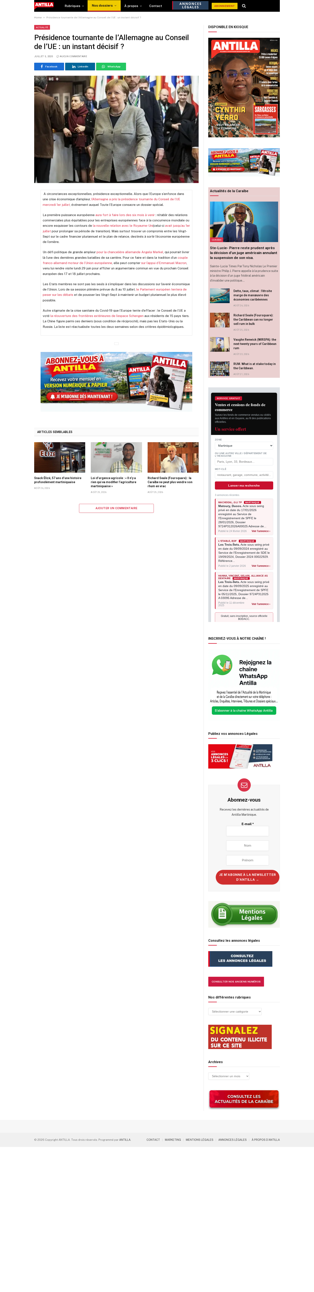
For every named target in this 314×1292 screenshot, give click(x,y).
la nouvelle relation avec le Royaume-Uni (123, 225)
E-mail (248, 824)
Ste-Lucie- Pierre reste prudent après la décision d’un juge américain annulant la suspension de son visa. (243, 253)
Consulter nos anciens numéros (236, 981)
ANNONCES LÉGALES (232, 1139)
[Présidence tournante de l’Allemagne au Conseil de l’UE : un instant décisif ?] (116, 129)
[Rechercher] (244, 6)
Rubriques (72, 6)
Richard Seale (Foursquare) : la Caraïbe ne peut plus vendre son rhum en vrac (170, 482)
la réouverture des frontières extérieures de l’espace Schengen (97, 316)
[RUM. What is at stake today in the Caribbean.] (220, 368)
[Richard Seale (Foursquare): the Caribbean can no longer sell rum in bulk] (220, 320)
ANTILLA (125, 1139)
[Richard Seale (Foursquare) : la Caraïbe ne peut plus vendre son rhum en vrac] (173, 457)
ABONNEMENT (224, 5)
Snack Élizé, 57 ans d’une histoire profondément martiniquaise (57, 480)
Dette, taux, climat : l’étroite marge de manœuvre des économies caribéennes (252, 295)
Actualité (42, 27)
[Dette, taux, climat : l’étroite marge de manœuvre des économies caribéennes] (220, 295)
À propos (131, 6)
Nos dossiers (102, 5)
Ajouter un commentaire (116, 508)
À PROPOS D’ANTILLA (266, 1139)
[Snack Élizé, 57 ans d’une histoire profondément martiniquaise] (59, 457)
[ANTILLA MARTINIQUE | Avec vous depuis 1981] (44, 6)
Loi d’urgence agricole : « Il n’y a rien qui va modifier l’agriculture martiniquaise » (113, 482)
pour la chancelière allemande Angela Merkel (130, 252)
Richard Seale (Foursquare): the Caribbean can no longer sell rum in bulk (253, 320)
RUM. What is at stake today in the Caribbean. (254, 366)
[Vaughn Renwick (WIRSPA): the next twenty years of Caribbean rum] (220, 344)
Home (38, 17)
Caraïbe (217, 239)
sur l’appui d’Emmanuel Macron (163, 263)
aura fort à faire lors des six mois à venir (125, 215)
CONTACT (153, 1139)
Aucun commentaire (73, 56)
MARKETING (173, 1139)
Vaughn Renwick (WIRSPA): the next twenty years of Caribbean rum (254, 344)
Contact (155, 6)
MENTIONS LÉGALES (199, 1139)
